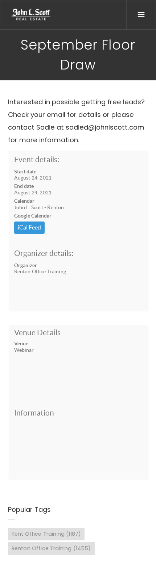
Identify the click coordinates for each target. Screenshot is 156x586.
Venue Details (37, 332)
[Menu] (141, 15)
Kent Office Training (46, 533)
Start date (25, 171)
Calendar (24, 201)
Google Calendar (33, 216)
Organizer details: (43, 253)
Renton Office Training (51, 548)
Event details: (36, 159)
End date (24, 186)
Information (34, 413)
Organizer (25, 265)
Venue (21, 343)
